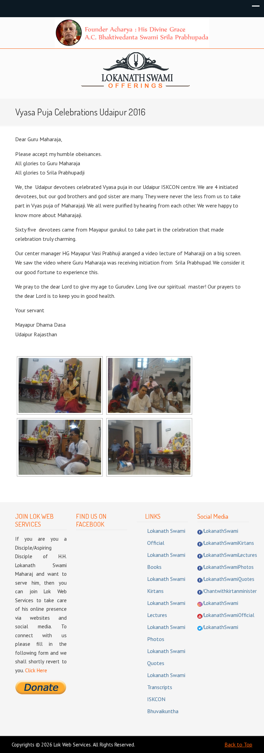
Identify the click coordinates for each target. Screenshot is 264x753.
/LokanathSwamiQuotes (228, 579)
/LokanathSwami (220, 531)
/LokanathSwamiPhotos (228, 567)
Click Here (36, 670)
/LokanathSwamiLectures (229, 555)
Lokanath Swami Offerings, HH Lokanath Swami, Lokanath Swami (135, 70)
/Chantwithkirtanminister (229, 591)
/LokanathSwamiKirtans (228, 543)
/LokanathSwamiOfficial (228, 615)
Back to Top (238, 744)
